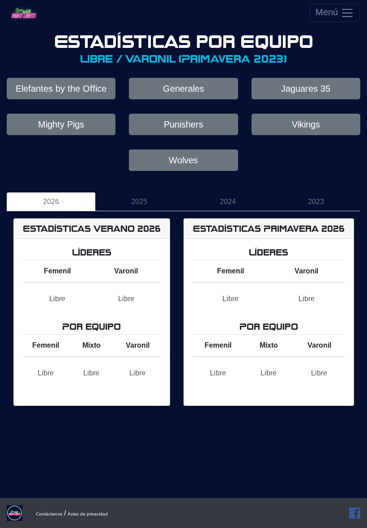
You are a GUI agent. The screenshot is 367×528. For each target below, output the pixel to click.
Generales (183, 89)
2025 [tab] (139, 201)
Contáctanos (49, 513)
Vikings (306, 124)
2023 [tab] (316, 201)
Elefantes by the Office (61, 89)
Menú (328, 12)
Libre (57, 298)
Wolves (183, 160)
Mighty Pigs (61, 124)
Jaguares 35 (305, 89)
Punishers (183, 124)
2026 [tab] (51, 201)
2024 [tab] (228, 201)
